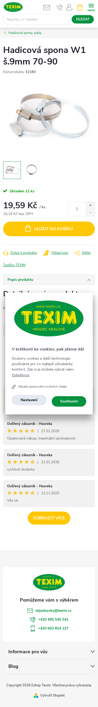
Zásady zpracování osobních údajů (42, 386)
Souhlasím (69, 401)
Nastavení (29, 399)
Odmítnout (21, 375)
